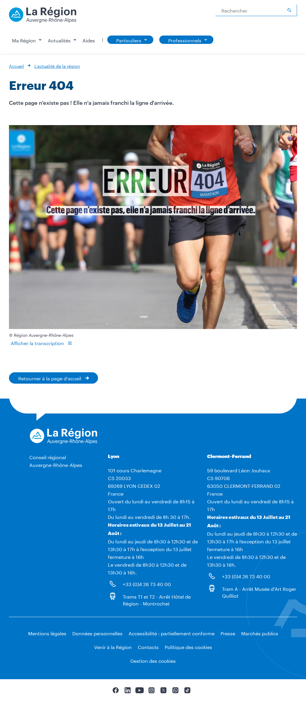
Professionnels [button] (184, 40)
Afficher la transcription (37, 342)
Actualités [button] (59, 40)
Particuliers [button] (128, 40)
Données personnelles (97, 633)
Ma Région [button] (24, 40)
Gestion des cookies (153, 660)
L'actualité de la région (57, 65)
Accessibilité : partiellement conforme (171, 633)
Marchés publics (259, 633)
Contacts (148, 646)
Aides (88, 40)
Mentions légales (47, 633)
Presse (228, 633)
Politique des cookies (188, 646)
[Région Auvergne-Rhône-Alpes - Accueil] (42, 17)
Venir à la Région (113, 646)
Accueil (16, 65)
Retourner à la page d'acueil (49, 378)
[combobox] (256, 10)
